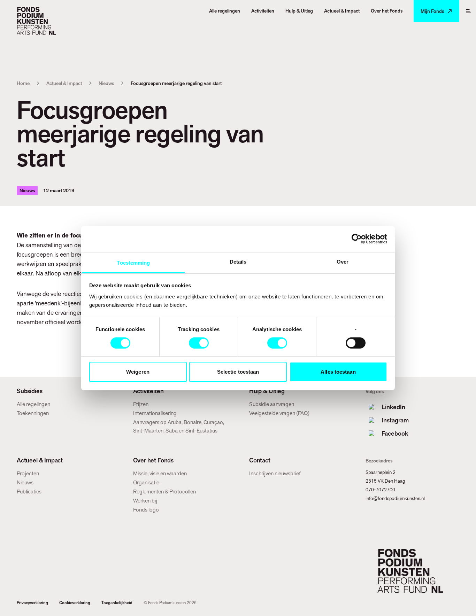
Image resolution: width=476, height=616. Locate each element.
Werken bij (145, 500)
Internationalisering (155, 413)
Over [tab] (342, 261)
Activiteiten (148, 391)
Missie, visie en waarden (160, 473)
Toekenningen (33, 413)
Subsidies (29, 391)
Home (23, 83)
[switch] (199, 343)
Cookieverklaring (74, 603)
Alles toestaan (338, 372)
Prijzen (140, 404)
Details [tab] (238, 261)
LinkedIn (393, 407)
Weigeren (137, 372)
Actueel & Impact (64, 83)
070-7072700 (380, 489)
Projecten (28, 473)
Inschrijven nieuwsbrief (275, 473)
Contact (259, 460)
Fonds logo (146, 509)
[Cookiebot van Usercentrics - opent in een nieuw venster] (356, 239)
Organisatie (146, 482)
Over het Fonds (153, 460)
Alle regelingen (33, 404)
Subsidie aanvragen (271, 404)
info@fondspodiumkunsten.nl (395, 498)
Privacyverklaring (32, 603)
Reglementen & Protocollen (164, 491)
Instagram (395, 420)
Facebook (395, 433)
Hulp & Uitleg (267, 391)
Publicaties (29, 491)
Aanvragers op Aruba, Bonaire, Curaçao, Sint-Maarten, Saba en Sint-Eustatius (178, 426)
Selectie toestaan (238, 372)
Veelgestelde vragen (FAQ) (279, 413)
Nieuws (106, 83)
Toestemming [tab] (133, 262)
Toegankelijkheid (116, 603)
